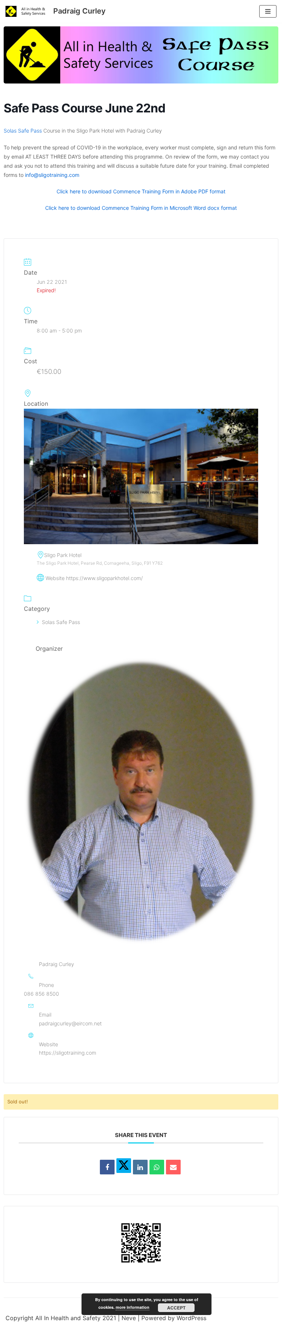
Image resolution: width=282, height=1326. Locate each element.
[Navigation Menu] (267, 11)
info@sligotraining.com (52, 175)
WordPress (191, 1318)
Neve (129, 1318)
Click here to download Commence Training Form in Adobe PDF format (141, 191)
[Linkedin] (140, 1167)
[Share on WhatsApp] (156, 1167)
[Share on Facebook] (107, 1167)
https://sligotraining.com (67, 1053)
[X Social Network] (123, 1165)
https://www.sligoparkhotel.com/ (104, 578)
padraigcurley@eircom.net (70, 1023)
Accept (176, 1307)
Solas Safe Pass (23, 130)
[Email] (173, 1167)
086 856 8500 (41, 994)
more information (132, 1307)
